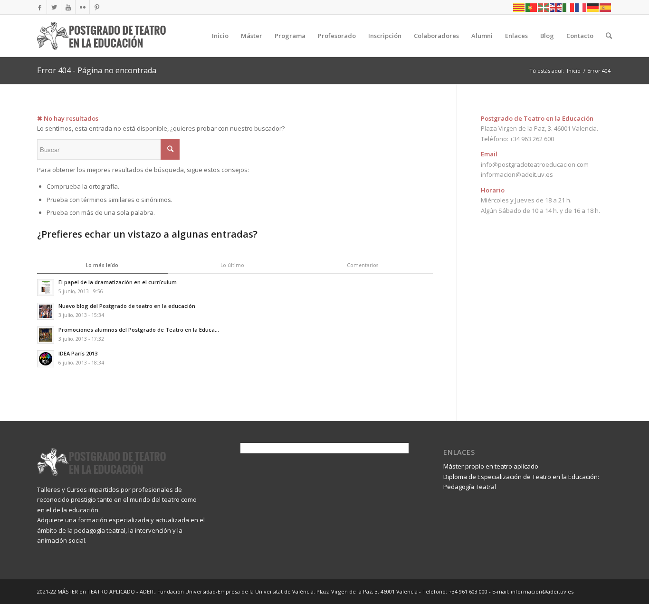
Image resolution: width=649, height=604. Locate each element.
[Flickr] (82, 7)
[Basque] (544, 6)
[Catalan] (519, 6)
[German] (593, 6)
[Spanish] (606, 6)
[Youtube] (68, 7)
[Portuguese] (531, 6)
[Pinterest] (97, 7)
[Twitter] (54, 7)
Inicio (574, 70)
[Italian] (569, 6)
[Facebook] (40, 7)
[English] (556, 6)
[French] (581, 6)
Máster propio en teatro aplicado (490, 466)
